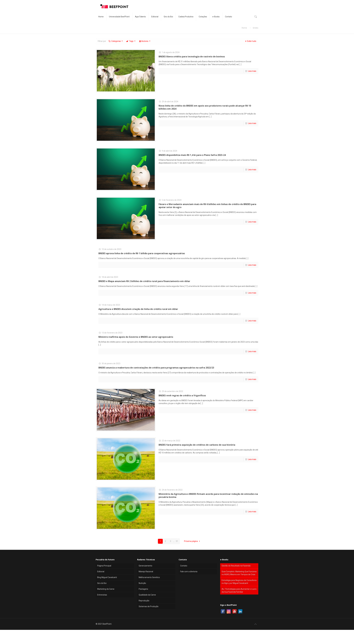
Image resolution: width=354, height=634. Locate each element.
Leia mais (252, 71)
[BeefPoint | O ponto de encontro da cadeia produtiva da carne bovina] (114, 6)
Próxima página (191, 541)
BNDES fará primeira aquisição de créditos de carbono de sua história (197, 444)
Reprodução (144, 601)
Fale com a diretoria (188, 571)
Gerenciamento (145, 566)
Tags (131, 41)
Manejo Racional (146, 571)
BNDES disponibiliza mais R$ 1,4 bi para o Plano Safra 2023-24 (192, 155)
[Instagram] (229, 611)
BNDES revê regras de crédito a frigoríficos (182, 395)
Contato (183, 566)
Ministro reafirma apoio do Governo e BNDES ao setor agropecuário (135, 336)
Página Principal (104, 566)
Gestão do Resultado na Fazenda (236, 566)
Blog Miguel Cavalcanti (107, 577)
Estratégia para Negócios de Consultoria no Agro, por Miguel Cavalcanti (239, 581)
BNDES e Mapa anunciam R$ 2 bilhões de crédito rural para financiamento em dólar (144, 281)
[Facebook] (223, 611)
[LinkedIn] (240, 611)
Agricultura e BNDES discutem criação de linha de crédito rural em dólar (138, 309)
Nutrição (142, 583)
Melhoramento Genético (149, 577)
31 (177, 541)
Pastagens (143, 589)
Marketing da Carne (105, 589)
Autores (144, 41)
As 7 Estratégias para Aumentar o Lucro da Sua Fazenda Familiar (239, 590)
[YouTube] (234, 611)
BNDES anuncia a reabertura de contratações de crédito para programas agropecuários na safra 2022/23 (156, 367)
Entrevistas (102, 595)
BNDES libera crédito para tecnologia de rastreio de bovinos (192, 56)
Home (244, 28)
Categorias (116, 41)
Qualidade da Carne (147, 595)
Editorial (100, 571)
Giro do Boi (101, 583)
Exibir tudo (251, 41)
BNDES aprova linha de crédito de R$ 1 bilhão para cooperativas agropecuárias (141, 253)
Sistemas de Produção (148, 606)
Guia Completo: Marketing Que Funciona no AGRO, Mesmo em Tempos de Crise (239, 573)
